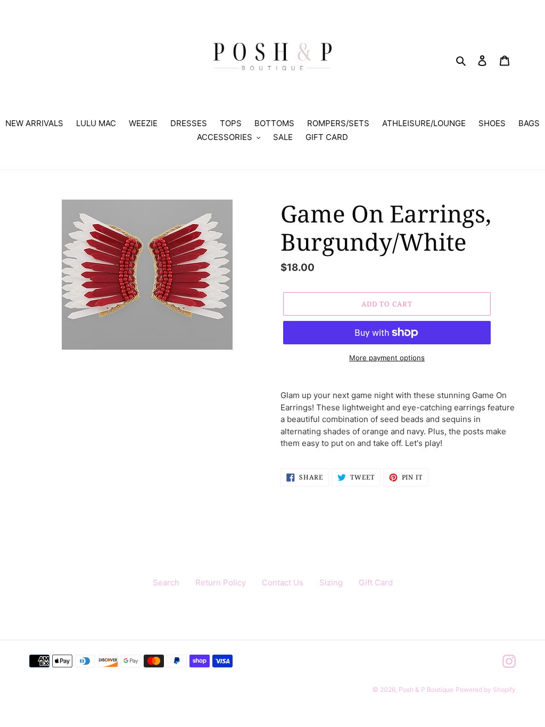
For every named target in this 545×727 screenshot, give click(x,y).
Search (166, 582)
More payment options (387, 357)
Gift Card (376, 582)
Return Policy (220, 582)
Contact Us (282, 582)
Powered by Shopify (486, 689)
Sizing (331, 582)
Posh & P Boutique (426, 689)
